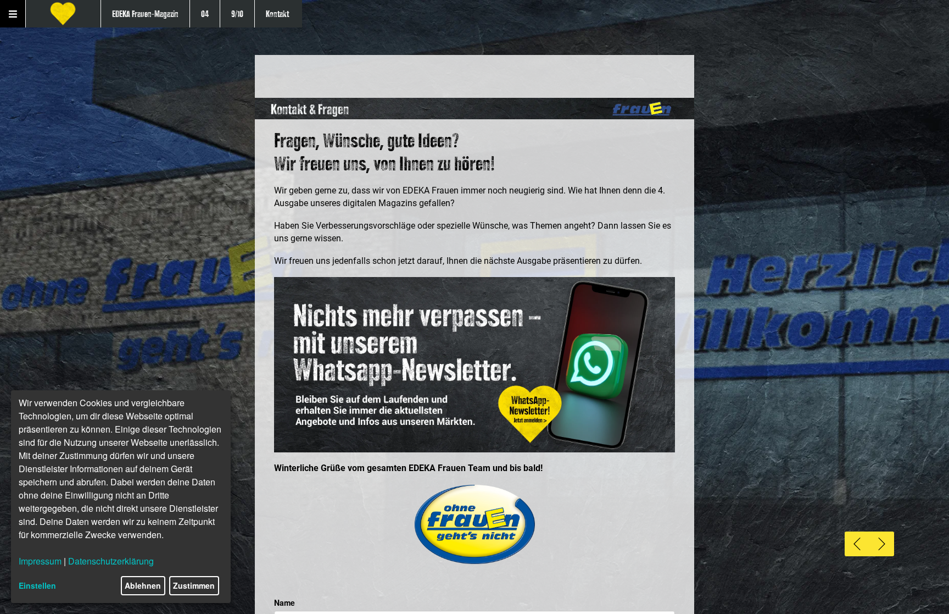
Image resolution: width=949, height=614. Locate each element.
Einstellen (37, 585)
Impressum (40, 561)
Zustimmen (194, 585)
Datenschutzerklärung (111, 561)
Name (284, 602)
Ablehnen (143, 585)
